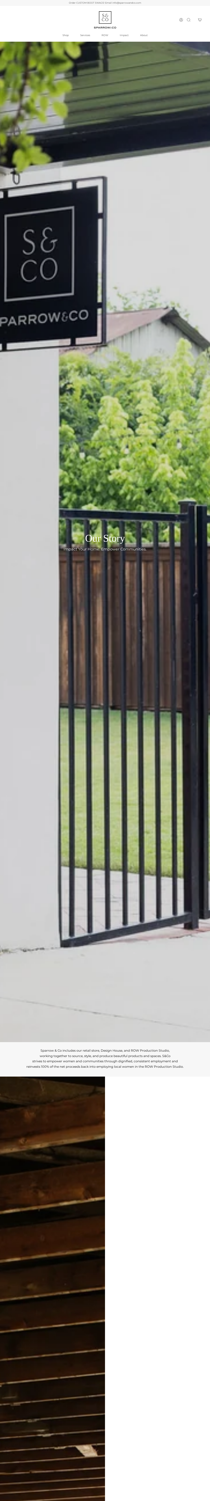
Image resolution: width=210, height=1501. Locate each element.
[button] (188, 19)
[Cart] (200, 19)
